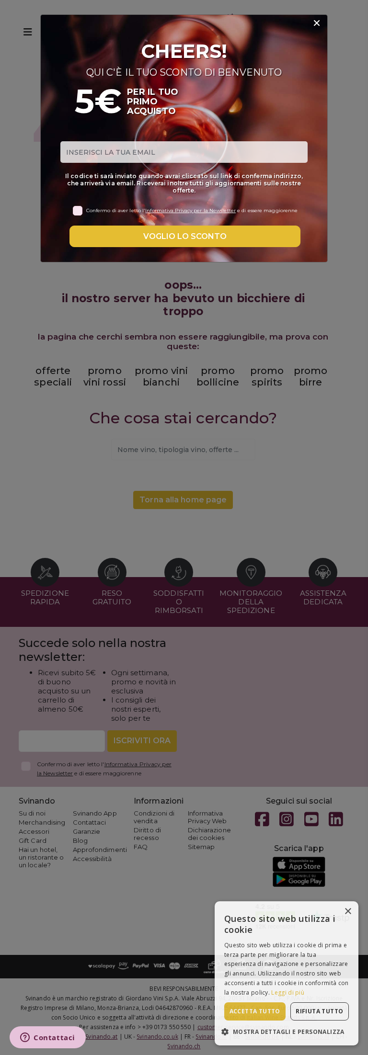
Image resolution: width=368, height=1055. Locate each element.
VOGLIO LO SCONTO (185, 236)
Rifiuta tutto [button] (319, 1011)
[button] (286, 1031)
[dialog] (286, 973)
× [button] (347, 911)
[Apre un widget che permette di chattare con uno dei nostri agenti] (48, 1038)
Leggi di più (287, 992)
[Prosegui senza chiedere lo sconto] (316, 23)
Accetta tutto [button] (255, 1011)
